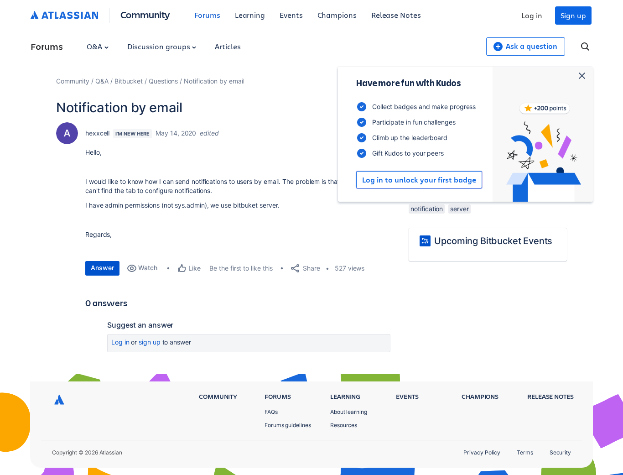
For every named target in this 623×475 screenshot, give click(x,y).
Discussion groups (159, 46)
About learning (348, 411)
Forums (207, 15)
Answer (102, 267)
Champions (337, 15)
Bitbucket (128, 81)
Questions (163, 81)
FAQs (271, 411)
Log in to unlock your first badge (419, 180)
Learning (250, 15)
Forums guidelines (288, 425)
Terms (525, 452)
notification (426, 209)
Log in (531, 15)
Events (291, 15)
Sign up (573, 15)
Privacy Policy (481, 452)
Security (560, 452)
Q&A (95, 46)
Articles (227, 46)
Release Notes (396, 15)
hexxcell (97, 133)
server (459, 209)
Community (145, 14)
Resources (343, 425)
